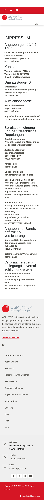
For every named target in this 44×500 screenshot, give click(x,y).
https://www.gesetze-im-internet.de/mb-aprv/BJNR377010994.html (17, 220)
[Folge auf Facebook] (4, 10)
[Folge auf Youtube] (16, 10)
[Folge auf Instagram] (19, 476)
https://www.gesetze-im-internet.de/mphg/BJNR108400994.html (21, 194)
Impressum (35, 496)
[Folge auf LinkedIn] (10, 10)
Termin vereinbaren (10, 338)
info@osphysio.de (17, 468)
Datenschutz (25, 496)
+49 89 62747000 (17, 458)
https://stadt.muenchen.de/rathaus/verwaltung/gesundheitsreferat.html (22, 119)
